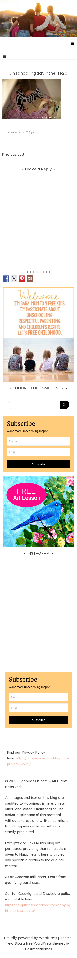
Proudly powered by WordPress (31, 937)
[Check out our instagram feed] (30, 278)
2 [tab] (30, 272)
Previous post (13, 154)
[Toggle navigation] (4, 56)
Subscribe (38, 464)
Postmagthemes (38, 949)
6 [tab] (43, 272)
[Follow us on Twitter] (14, 278)
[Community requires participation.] (38, 601)
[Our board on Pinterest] (22, 278)
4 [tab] (37, 272)
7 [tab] (46, 272)
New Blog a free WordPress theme (35, 943)
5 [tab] (40, 272)
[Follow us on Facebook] (6, 278)
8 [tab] (49, 272)
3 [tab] (33, 272)
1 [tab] (27, 272)
